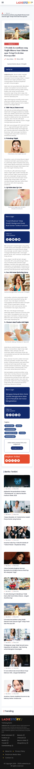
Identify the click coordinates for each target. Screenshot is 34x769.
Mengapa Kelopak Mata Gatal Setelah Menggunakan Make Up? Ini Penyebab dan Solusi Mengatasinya (17, 397)
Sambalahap (6, 746)
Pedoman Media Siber (13, 754)
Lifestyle (26, 511)
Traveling (22, 433)
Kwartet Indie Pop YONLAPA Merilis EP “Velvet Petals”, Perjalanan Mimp (16, 544)
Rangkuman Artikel (17, 448)
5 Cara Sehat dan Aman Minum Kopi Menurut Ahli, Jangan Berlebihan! (16, 672)
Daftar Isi (9, 69)
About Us (8, 751)
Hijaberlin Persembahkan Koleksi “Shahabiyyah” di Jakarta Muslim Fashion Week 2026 (15, 493)
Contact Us (9, 758)
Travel (4, 743)
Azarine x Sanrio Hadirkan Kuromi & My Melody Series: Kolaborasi (17, 697)
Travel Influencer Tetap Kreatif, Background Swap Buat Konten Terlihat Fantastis (17, 223)
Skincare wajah (9, 425)
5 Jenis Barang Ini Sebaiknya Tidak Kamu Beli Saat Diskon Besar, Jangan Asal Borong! (16, 596)
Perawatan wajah (10, 436)
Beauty (8, 13)
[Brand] (24, 2)
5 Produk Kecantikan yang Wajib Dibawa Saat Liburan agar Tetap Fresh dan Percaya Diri (17, 621)
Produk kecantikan (10, 429)
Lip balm (19, 425)
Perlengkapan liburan (11, 433)
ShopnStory (21, 743)
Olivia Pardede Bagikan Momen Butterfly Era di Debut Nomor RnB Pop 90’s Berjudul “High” (16, 570)
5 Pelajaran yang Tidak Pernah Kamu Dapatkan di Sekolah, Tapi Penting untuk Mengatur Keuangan (16, 647)
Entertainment (24, 536)
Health (4, 740)
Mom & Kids (21, 740)
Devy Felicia (10, 59)
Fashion (26, 485)
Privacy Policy (20, 751)
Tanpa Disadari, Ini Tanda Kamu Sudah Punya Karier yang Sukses (17, 518)
